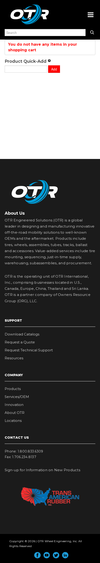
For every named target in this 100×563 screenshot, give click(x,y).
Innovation (14, 404)
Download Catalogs (22, 334)
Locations (13, 420)
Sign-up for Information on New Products (42, 470)
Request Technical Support (29, 350)
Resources (14, 358)
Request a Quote (20, 342)
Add (54, 69)
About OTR (14, 412)
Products (13, 388)
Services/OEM (17, 396)
